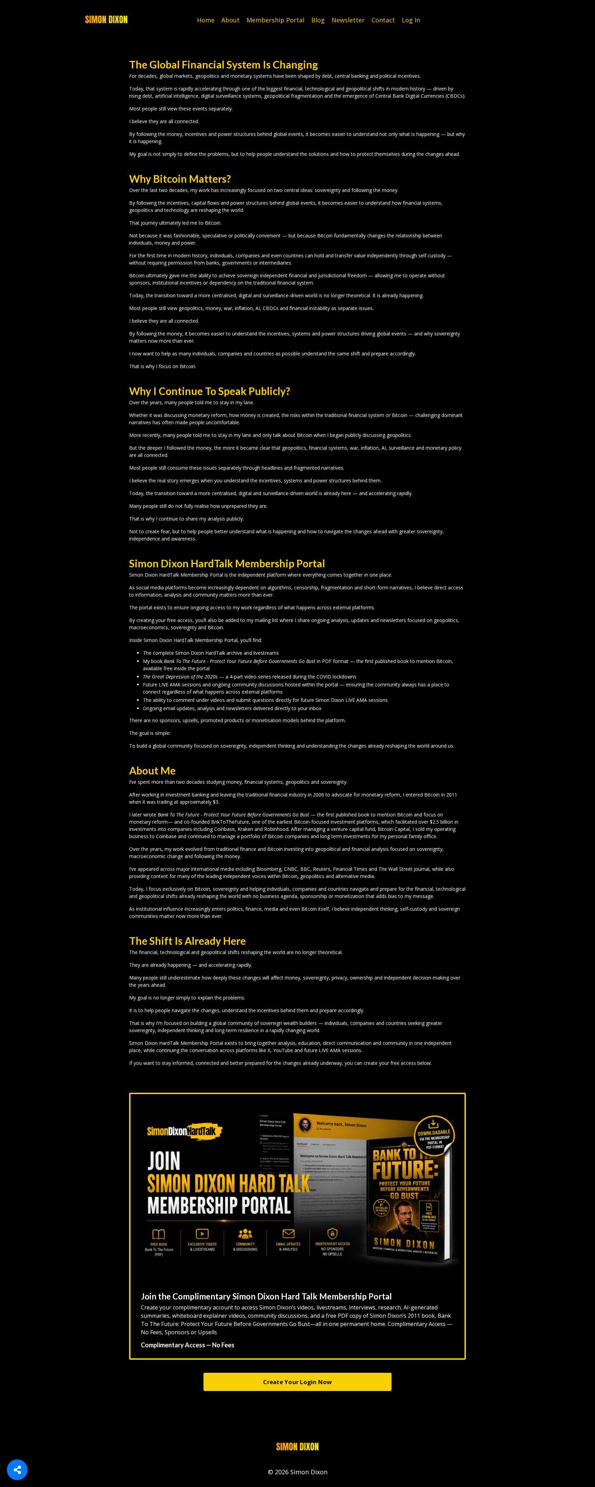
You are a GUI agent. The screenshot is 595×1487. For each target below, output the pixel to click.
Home (206, 20)
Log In (411, 20)
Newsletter (348, 20)
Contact (383, 20)
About (230, 20)
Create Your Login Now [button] (297, 1382)
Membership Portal (275, 20)
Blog (318, 20)
